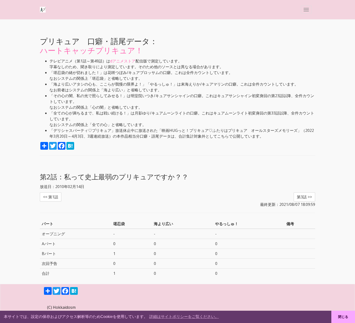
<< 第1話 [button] (50, 197)
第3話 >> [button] (304, 197)
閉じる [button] (343, 317)
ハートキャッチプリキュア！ (91, 50)
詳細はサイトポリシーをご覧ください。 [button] (184, 317)
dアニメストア (122, 61)
